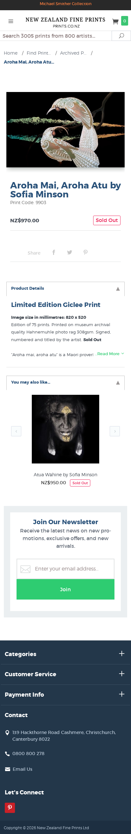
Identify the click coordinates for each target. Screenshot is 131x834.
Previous (16, 431)
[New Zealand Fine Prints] (66, 20)
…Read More (108, 353)
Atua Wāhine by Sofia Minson (65, 474)
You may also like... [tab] (30, 382)
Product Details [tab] (27, 288)
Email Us (22, 769)
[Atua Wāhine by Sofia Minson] (65, 430)
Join (65, 589)
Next (115, 431)
